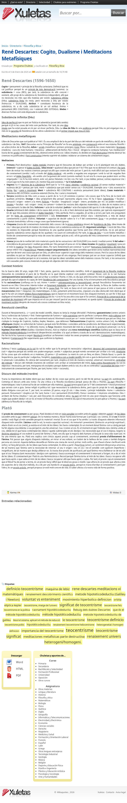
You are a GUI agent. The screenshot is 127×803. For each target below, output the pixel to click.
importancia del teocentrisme (42, 631)
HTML (19, 669)
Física (40, 706)
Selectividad (44, 2)
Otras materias (45, 689)
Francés (42, 740)
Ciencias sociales (46, 725)
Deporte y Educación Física (50, 765)
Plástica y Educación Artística (51, 771)
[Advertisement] (63, 33)
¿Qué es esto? (16, 2)
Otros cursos (44, 680)
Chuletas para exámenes (64, 2)
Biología (42, 703)
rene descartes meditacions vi (96, 588)
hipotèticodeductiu (39, 624)
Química (42, 709)
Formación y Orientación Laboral (53, 737)
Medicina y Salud (46, 734)
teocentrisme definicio (105, 619)
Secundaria (43, 666)
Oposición (42, 677)
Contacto (110, 792)
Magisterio (43, 731)
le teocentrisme (74, 620)
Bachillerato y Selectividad (50, 669)
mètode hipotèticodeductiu (61, 614)
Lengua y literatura (47, 692)
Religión (42, 762)
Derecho (42, 728)
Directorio (30, 2)
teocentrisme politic (14, 624)
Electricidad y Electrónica (49, 720)
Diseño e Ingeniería (47, 768)
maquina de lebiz (57, 589)
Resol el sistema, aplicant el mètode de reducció (36, 620)
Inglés (41, 711)
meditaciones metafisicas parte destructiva (54, 636)
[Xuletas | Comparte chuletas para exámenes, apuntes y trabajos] (26, 21)
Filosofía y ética (32, 45)
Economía (42, 723)
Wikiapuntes (62, 792)
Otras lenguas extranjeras (50, 751)
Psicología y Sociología (48, 774)
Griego (41, 748)
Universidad (43, 674)
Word (19, 662)
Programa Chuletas (89, 2)
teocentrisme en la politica (17, 609)
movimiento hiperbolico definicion (87, 599)
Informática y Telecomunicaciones (54, 717)
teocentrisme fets (113, 605)
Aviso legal (121, 792)
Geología (42, 757)
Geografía (43, 714)
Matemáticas (44, 700)
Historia (42, 694)
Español (42, 742)
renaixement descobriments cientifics (49, 594)
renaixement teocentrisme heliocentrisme (73, 624)
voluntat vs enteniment (41, 599)
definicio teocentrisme (24, 588)
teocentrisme (79, 630)
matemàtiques (13, 594)
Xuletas (101, 792)
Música (41, 759)
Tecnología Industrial (48, 754)
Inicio (4, 2)
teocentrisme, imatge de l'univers (40, 605)
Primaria (42, 663)
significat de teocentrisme (81, 604)
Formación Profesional (48, 672)
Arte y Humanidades (47, 776)
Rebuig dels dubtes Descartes (91, 610)
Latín (40, 745)
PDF (18, 675)
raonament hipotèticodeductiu (51, 610)
